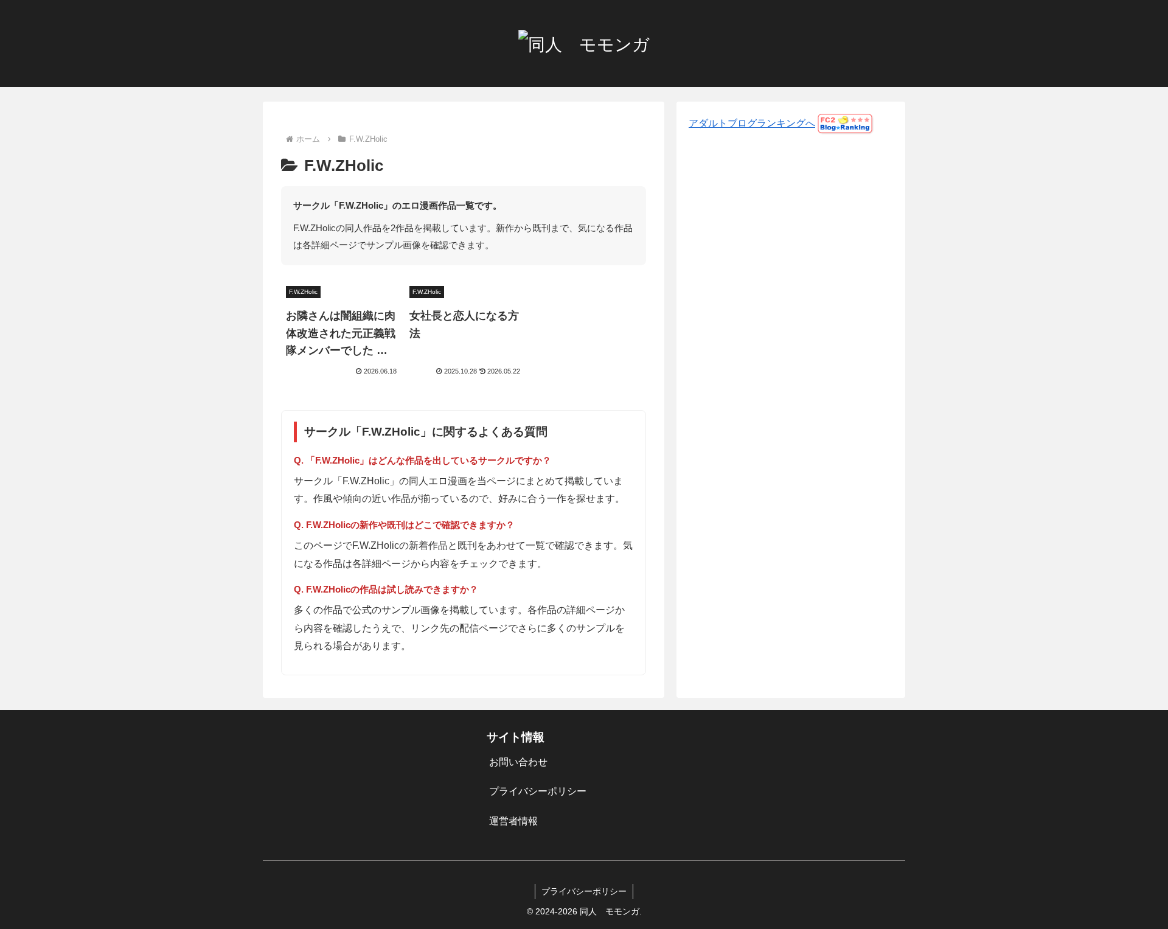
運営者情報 (513, 821)
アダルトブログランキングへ (752, 123)
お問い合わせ (518, 762)
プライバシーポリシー (537, 791)
